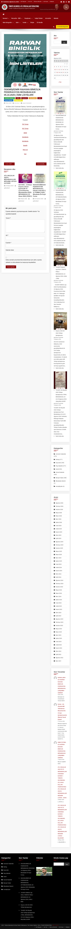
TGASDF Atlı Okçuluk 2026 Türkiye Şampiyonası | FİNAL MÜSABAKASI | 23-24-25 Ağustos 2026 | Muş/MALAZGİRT (61, 395)
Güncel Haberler (8, 100)
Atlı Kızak (45, 1)
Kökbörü (52, 1)
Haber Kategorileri (7, 22)
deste (25, 133)
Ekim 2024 (58, 574)
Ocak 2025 (58, 564)
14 (63, 69)
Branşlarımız (28, 18)
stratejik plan (59, 486)
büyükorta (25, 141)
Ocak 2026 (58, 525)
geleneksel (16, 103)
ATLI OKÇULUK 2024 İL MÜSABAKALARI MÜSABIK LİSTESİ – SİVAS (62, 793)
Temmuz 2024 (59, 583)
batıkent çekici (61, 677)
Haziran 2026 (59, 509)
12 (59, 69)
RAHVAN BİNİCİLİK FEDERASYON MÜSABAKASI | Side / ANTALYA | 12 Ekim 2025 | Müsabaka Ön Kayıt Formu (42, 164)
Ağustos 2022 (59, 657)
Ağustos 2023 (59, 619)
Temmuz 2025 (59, 545)
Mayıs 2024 (59, 590)
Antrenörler (48, 18)
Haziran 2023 (59, 625)
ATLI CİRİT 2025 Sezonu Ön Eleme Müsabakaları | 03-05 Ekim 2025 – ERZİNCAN (10, 164)
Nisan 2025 (59, 554)
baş (25, 154)
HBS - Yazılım (55, 925)
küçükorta (25, 137)
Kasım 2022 (59, 648)
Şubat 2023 (59, 638)
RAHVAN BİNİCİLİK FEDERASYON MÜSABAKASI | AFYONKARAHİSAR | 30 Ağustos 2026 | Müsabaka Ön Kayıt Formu (61, 197)
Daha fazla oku (60, 168)
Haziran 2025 (59, 548)
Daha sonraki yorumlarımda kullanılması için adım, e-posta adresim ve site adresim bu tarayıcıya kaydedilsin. (24, 261)
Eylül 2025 (58, 538)
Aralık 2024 (59, 567)
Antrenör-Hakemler (9, 98)
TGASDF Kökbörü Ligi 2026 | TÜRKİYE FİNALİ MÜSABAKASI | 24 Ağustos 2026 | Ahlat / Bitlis (61, 272)
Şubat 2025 (59, 561)
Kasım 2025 (59, 532)
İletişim (32, 22)
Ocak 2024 (58, 603)
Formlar (24, 22)
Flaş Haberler (33, 98)
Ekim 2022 (58, 651)
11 (57, 69)
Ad (7, 235)
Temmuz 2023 (59, 622)
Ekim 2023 (58, 612)
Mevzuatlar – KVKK (16, 18)
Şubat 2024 (59, 599)
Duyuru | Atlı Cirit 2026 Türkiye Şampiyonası (60, 333)
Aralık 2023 (59, 606)
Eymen (59, 704)
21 (63, 72)
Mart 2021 (58, 661)
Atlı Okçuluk (23, 1)
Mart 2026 (58, 519)
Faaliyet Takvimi (38, 18)
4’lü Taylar (25, 128)
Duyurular (24, 98)
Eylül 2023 (58, 616)
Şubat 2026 (59, 522)
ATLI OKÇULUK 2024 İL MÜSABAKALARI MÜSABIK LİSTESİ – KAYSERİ (10, 179)
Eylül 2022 (58, 654)
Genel (39, 98)
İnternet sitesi (10, 250)
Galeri (17, 22)
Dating (18, 98)
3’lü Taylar (25, 124)
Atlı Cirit (30, 1)
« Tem (59, 82)
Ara (55, 36)
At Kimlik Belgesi (62, 26)
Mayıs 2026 (59, 512)
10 (55, 69)
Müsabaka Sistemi (61, 481)
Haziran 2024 (59, 586)
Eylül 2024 (58, 577)
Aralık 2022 (59, 645)
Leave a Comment (26, 103)
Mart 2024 (58, 596)
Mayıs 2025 (59, 551)
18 (57, 72)
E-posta (8, 243)
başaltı (25, 145)
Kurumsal (5, 18)
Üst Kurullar (40, 22)
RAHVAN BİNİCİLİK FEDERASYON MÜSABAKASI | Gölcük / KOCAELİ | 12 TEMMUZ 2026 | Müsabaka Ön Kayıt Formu (39, 190)
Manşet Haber (18, 100)
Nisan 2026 (59, 516)
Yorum (8, 218)
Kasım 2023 (59, 609)
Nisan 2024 (59, 593)
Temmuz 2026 (59, 506)
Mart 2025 (58, 558)
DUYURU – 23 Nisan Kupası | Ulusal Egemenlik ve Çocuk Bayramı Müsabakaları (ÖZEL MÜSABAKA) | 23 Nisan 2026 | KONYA (25, 190)
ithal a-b (25, 150)
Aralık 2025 (59, 528)
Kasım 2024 (59, 570)
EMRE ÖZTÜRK (62, 742)
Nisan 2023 (59, 632)
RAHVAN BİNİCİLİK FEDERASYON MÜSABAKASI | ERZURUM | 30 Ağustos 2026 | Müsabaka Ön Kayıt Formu (61, 122)
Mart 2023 (58, 635)
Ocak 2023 (58, 641)
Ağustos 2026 (59, 503)
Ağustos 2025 (59, 541)
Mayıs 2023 (59, 628)
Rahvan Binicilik (37, 1)
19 (59, 72)
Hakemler (56, 18)
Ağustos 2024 (59, 580)
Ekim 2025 (58, 535)
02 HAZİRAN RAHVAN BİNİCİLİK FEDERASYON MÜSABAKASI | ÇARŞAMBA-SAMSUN (62, 686)
